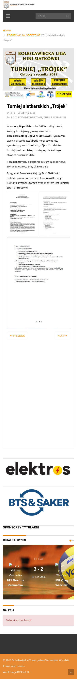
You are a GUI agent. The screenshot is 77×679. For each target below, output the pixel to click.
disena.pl (23, 672)
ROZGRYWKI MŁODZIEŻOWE (23, 35)
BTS (12, 112)
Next (61, 336)
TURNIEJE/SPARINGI (54, 117)
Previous (18, 336)
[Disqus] (38, 393)
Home (7, 30)
